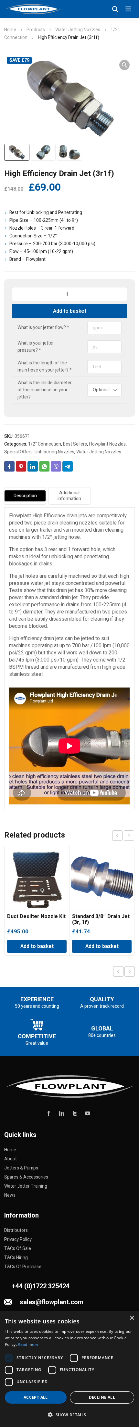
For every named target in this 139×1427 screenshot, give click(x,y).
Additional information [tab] (69, 495)
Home (10, 29)
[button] (124, 65)
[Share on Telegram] (67, 466)
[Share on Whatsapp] (44, 466)
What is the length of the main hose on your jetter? (44, 366)
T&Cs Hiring (16, 1257)
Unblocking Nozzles (54, 451)
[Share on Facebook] (9, 466)
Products (36, 29)
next (129, 835)
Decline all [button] (102, 1397)
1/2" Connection (44, 444)
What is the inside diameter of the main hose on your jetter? (44, 389)
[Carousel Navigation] (123, 835)
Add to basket (69, 311)
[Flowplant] (33, 9)
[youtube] (87, 1113)
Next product (129, 971)
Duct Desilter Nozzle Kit (36, 916)
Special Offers (18, 451)
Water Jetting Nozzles (77, 29)
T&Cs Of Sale (17, 1248)
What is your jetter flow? (43, 327)
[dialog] (69, 1369)
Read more (28, 1344)
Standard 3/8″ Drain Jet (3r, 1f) (101, 919)
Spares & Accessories (26, 1177)
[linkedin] (62, 1113)
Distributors (16, 1230)
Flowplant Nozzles (107, 444)
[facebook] (49, 1113)
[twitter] (75, 1113)
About (10, 1158)
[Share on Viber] (56, 466)
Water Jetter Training (25, 1186)
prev (117, 835)
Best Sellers (75, 444)
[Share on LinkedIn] (32, 466)
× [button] (131, 1318)
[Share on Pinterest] (21, 466)
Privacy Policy (18, 1239)
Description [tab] (25, 495)
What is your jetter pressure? (35, 347)
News (10, 1195)
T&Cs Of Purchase (22, 1266)
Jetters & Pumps (21, 1168)
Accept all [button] (36, 1397)
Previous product (118, 971)
